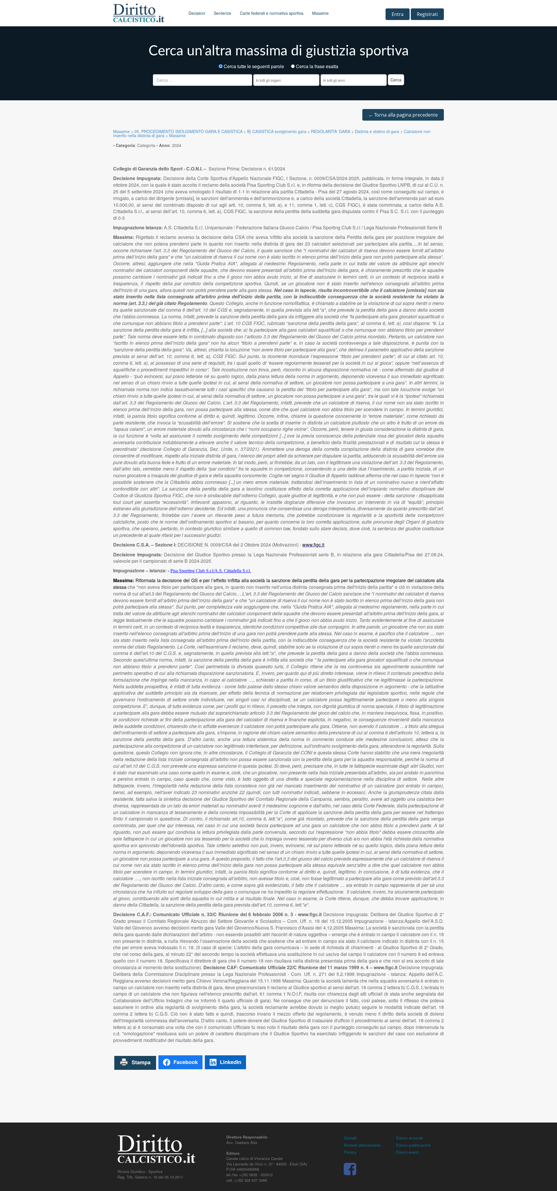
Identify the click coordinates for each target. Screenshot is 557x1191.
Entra (398, 14)
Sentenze (222, 13)
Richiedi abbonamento (362, 1145)
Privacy (350, 1152)
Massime (320, 13)
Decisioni (197, 13)
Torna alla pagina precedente (403, 115)
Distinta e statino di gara (377, 131)
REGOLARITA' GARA (330, 131)
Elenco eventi (407, 1152)
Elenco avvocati (409, 1138)
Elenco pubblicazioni (413, 1145)
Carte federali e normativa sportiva (271, 13)
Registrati (427, 14)
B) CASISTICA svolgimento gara (276, 131)
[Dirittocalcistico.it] (146, 13)
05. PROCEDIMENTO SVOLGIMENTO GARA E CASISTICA (188, 131)
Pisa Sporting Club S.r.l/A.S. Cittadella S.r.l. (210, 570)
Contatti (350, 1138)
